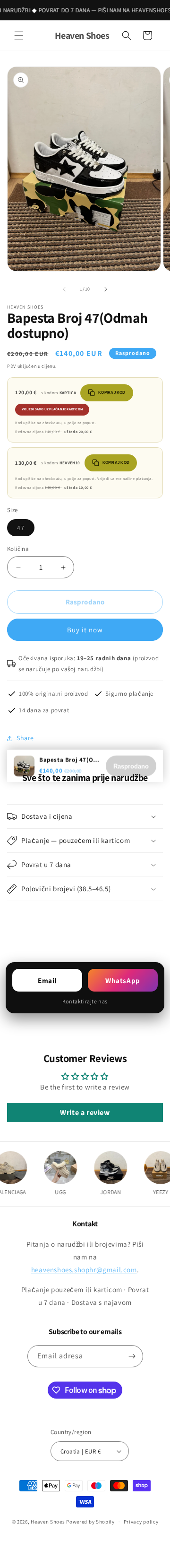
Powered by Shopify (90, 1521)
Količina (18, 549)
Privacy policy (141, 1521)
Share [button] (25, 738)
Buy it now (85, 629)
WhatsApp (122, 980)
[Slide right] (105, 289)
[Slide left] (64, 289)
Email (47, 980)
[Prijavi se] (132, 1356)
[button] (18, 35)
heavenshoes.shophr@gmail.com (84, 1269)
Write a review (85, 1112)
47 (25, 529)
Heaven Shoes (48, 1521)
